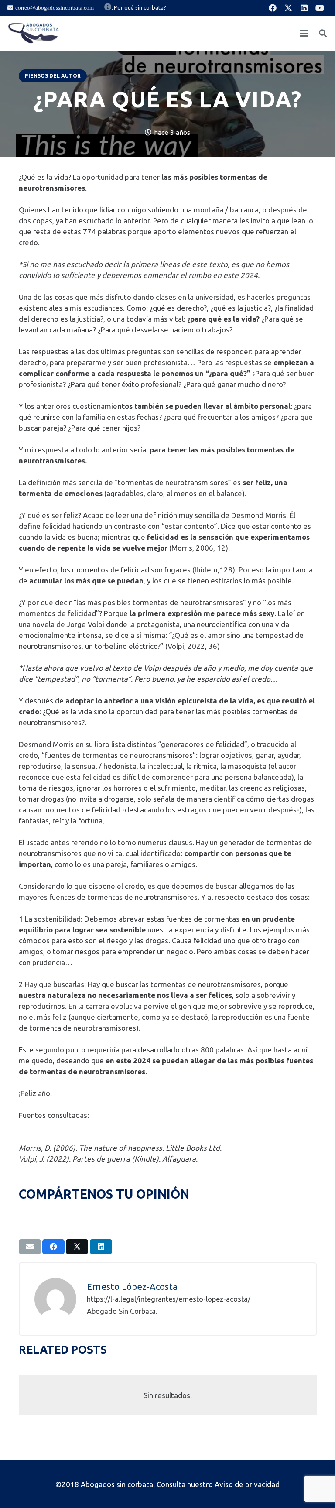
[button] (304, 33)
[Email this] (30, 1246)
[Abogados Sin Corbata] (33, 33)
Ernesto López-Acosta (132, 1287)
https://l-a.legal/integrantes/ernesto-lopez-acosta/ (168, 1299)
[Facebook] (272, 8)
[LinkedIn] (304, 8)
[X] (288, 8)
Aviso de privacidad (247, 1484)
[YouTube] (320, 8)
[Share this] (53, 1246)
